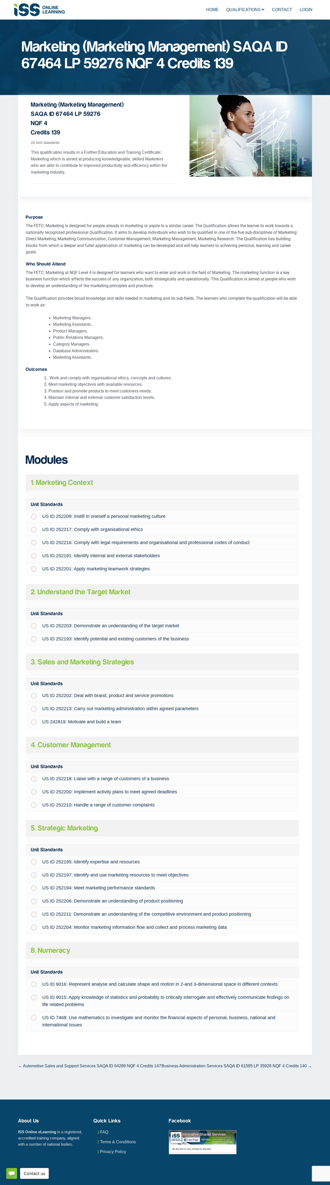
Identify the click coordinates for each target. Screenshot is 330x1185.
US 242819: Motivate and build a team (81, 721)
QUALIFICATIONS (244, 9)
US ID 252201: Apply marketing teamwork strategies (96, 568)
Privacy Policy (113, 1151)
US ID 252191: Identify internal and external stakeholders (101, 555)
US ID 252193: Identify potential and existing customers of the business (115, 638)
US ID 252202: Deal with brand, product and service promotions (108, 695)
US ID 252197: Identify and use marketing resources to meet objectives (115, 875)
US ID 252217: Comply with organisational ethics (92, 529)
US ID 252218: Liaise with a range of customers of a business (105, 778)
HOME (212, 10)
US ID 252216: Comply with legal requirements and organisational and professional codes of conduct (146, 542)
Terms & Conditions (118, 1142)
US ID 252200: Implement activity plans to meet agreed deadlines (109, 791)
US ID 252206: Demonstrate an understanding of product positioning (112, 901)
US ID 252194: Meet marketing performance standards (98, 887)
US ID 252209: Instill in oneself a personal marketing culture (104, 516)
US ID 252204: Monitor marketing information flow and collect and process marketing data (134, 927)
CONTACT (282, 10)
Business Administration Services (234, 1066)
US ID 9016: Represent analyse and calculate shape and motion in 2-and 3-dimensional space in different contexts (160, 984)
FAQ (104, 1132)
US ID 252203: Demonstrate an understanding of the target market (110, 625)
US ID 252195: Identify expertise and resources (91, 861)
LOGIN (306, 9)
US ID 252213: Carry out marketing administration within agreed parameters (120, 708)
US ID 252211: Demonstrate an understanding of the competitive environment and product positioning (146, 914)
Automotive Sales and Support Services (91, 1066)
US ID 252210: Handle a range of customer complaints (98, 805)
